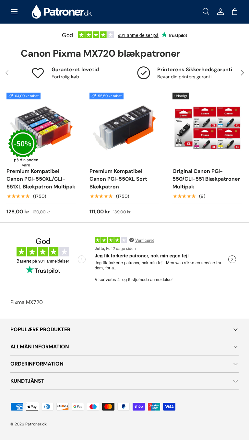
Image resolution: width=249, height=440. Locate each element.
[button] (235, 12)
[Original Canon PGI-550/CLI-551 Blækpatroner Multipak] (207, 127)
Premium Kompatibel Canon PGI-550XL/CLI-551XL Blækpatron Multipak (40, 179)
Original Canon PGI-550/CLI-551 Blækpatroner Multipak (206, 179)
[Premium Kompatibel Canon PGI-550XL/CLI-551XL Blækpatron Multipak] (41, 127)
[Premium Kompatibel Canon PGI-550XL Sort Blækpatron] (124, 127)
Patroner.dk (36, 424)
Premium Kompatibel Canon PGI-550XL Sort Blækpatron (118, 179)
